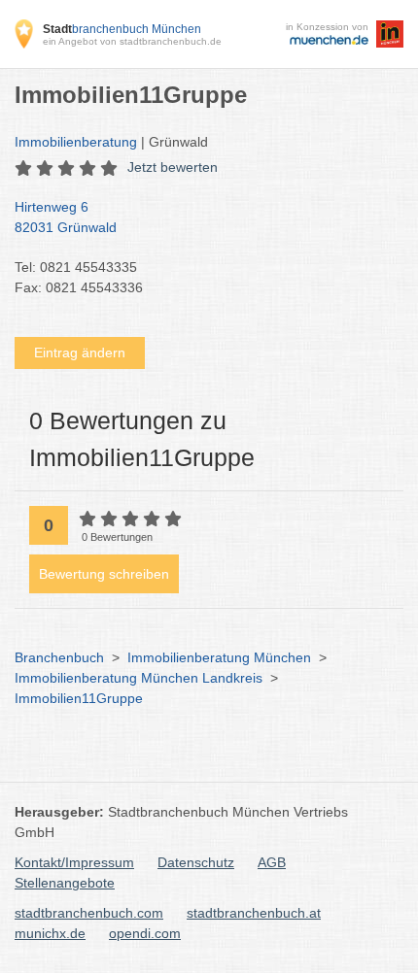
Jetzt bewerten (172, 167)
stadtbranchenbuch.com (89, 913)
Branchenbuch (59, 657)
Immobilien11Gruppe (79, 698)
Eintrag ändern (79, 352)
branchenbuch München (122, 29)
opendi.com (145, 933)
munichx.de (50, 933)
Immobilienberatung (76, 142)
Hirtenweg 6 (66, 217)
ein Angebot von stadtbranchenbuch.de (132, 41)
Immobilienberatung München (219, 657)
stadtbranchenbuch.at (254, 913)
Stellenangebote (65, 882)
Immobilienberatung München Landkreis (138, 678)
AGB (272, 862)
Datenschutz (195, 862)
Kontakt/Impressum (74, 862)
